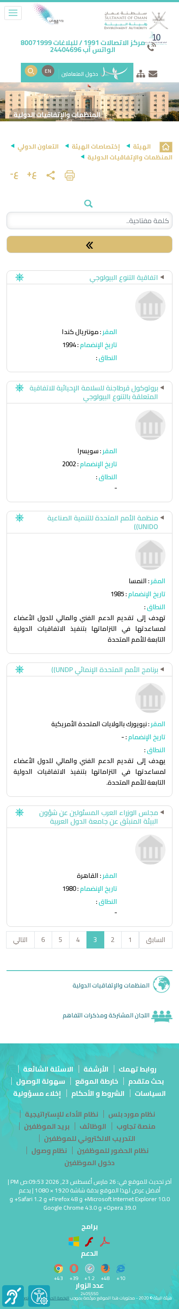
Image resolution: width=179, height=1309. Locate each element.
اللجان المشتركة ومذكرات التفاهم (106, 1014)
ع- (14, 173)
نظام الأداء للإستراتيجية (61, 1114)
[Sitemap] (140, 72)
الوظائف (93, 1126)
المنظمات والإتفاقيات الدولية (111, 985)
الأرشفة (96, 1068)
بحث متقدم (146, 1081)
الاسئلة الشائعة (48, 1068)
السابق (156, 939)
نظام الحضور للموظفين (113, 1150)
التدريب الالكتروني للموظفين (90, 1138)
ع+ (32, 173)
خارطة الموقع (96, 1081)
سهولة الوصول (40, 1081)
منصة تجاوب (136, 1126)
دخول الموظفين (89, 1162)
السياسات (150, 1093)
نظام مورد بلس (131, 1114)
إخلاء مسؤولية (37, 1093)
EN (48, 71)
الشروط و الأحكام (98, 1093)
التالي (20, 939)
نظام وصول (49, 1150)
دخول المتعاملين (80, 74)
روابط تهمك (137, 1068)
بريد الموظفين (47, 1126)
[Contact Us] (153, 72)
